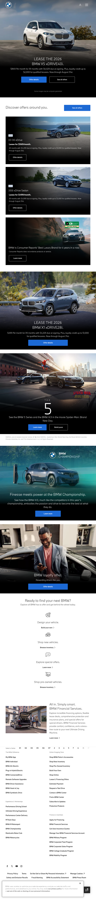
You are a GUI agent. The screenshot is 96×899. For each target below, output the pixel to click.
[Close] (80, 883)
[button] (87, 890)
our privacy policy (55, 889)
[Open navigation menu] (86, 5)
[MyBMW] (80, 5)
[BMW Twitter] (12, 866)
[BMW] (9, 5)
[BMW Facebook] (7, 866)
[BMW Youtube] (16, 866)
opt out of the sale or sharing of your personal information (28, 891)
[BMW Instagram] (21, 866)
